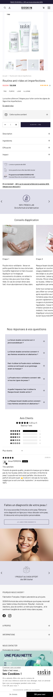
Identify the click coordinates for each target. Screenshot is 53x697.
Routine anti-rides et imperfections (20, 76)
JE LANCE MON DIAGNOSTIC (26, 522)
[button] (43, 8)
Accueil (5, 76)
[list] (24, 35)
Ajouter (35, 124)
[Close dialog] (50, 653)
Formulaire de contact (11, 650)
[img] (8, 458)
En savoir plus (8, 106)
